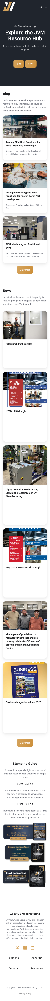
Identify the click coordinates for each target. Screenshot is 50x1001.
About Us (36, 958)
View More (25, 270)
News (30, 63)
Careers (13, 968)
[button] (41, 6)
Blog (19, 63)
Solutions (13, 958)
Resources (36, 968)
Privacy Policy (25, 993)
